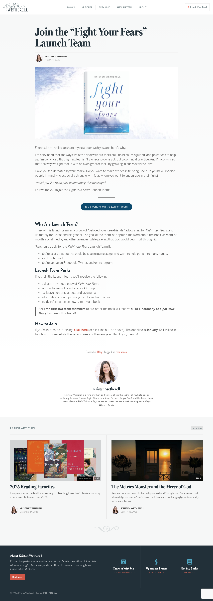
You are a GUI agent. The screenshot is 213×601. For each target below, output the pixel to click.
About (142, 7)
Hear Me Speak (156, 573)
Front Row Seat (198, 7)
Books (71, 7)
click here (81, 330)
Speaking (104, 7)
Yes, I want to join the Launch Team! (106, 206)
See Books (189, 573)
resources (121, 351)
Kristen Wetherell (56, 56)
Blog (100, 351)
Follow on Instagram (123, 573)
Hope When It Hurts (22, 569)
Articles (87, 7)
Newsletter (124, 7)
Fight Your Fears (32, 565)
